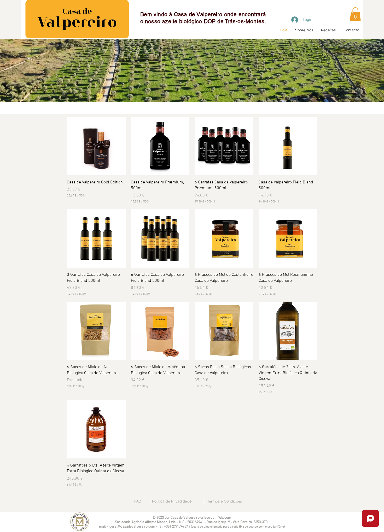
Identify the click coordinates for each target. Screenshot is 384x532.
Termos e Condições (224, 501)
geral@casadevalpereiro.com (132, 526)
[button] (355, 14)
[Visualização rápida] (96, 146)
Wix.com (224, 518)
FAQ (137, 501)
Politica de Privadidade (171, 501)
